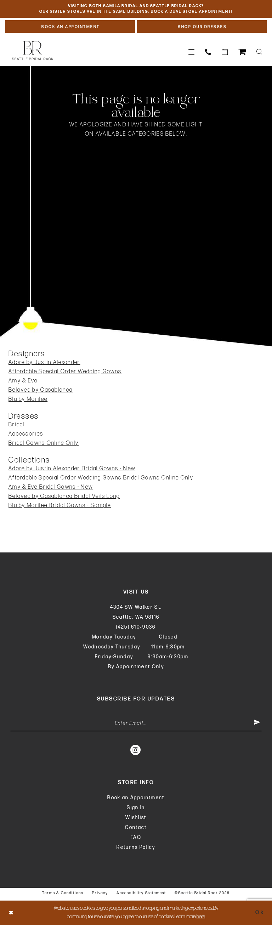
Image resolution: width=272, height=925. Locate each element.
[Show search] (259, 52)
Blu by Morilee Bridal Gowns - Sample (59, 505)
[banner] (32, 50)
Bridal (16, 424)
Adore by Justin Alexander (44, 362)
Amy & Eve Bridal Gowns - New (50, 487)
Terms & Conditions (63, 893)
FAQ (136, 837)
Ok (259, 913)
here (201, 917)
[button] (191, 52)
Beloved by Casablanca (40, 390)
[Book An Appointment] (224, 52)
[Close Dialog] (11, 913)
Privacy (100, 893)
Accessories (25, 434)
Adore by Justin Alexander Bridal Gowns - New (71, 468)
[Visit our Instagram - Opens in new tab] (136, 749)
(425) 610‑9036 (136, 627)
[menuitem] (191, 52)
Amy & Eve (23, 381)
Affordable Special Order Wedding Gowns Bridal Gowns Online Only (100, 478)
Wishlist (136, 818)
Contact (136, 827)
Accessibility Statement (141, 893)
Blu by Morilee (27, 399)
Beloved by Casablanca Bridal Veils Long (64, 496)
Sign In (136, 808)
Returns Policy (136, 847)
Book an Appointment (135, 798)
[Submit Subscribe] (257, 723)
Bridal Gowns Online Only (43, 443)
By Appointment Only (136, 667)
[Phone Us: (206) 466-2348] (208, 52)
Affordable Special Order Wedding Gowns (64, 371)
